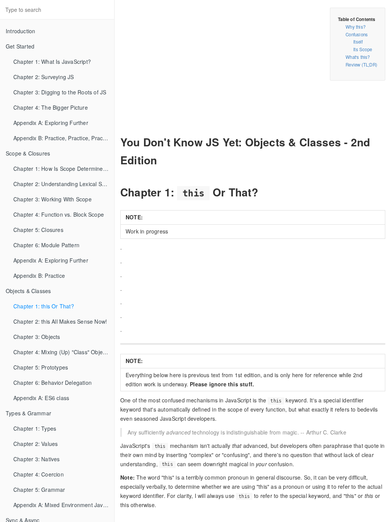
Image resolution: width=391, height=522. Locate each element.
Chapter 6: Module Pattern (46, 245)
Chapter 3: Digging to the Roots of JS (59, 92)
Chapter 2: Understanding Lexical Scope (63, 184)
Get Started (20, 46)
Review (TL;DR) (361, 65)
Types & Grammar (28, 413)
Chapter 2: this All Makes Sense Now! (60, 321)
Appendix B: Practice (39, 275)
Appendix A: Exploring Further (50, 122)
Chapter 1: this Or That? (43, 306)
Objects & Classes (28, 291)
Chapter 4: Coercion (38, 474)
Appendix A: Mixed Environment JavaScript (63, 505)
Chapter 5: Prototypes (40, 367)
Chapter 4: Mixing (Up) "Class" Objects (61, 352)
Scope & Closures (28, 153)
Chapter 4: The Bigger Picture (50, 107)
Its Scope (362, 49)
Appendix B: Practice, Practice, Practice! (63, 138)
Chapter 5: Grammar (39, 489)
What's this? (358, 57)
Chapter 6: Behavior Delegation (52, 382)
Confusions (357, 34)
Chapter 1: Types (34, 428)
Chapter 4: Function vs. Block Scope (58, 214)
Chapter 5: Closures (38, 229)
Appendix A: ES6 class (41, 398)
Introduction (20, 31)
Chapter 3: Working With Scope (52, 199)
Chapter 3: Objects (36, 336)
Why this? (355, 27)
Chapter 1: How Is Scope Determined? (61, 168)
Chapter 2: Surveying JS (43, 77)
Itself (358, 42)
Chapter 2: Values (35, 443)
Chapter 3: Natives (36, 459)
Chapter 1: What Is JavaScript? (52, 61)
